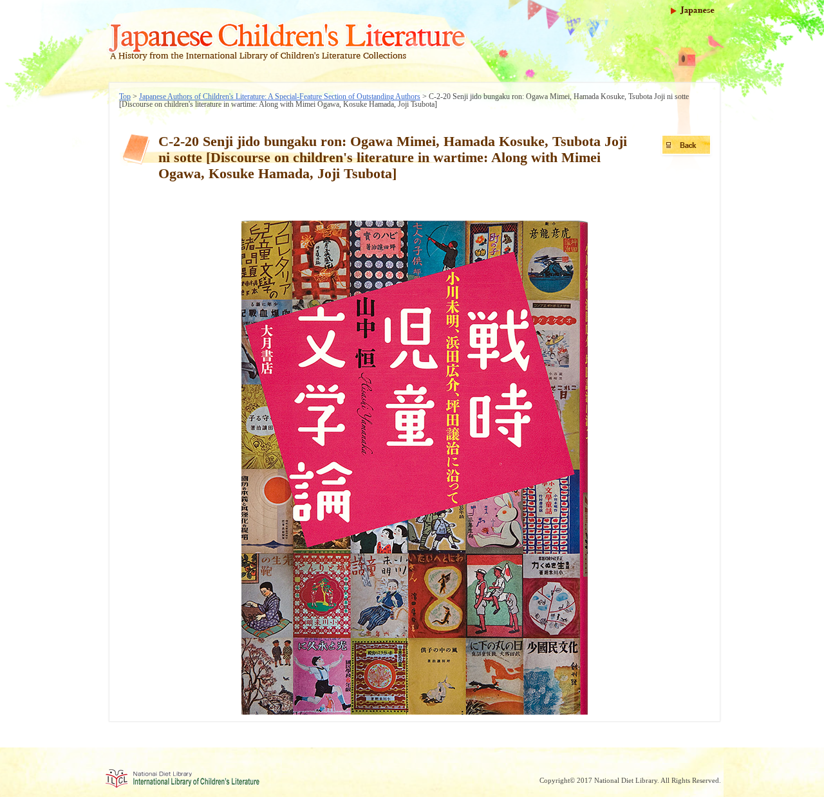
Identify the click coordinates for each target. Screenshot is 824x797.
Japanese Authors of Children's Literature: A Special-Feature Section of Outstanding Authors (279, 96)
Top (125, 96)
